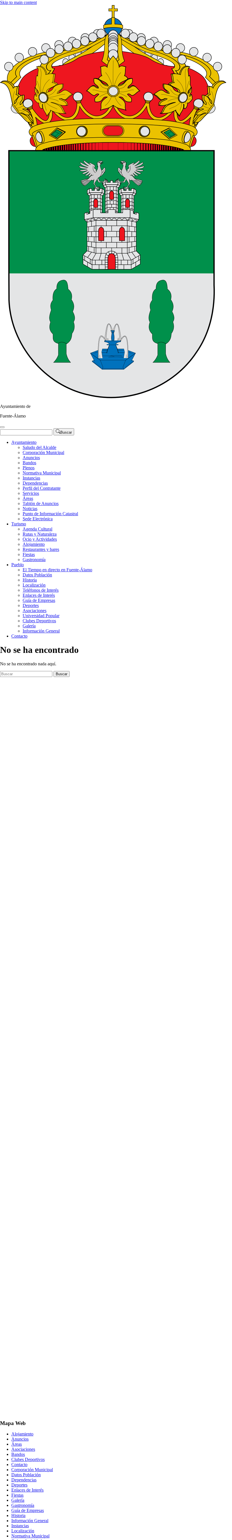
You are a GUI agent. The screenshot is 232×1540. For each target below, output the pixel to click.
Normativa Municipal (42, 472)
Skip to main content (18, 2)
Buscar (61, 674)
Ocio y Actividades (40, 539)
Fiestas (29, 554)
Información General (41, 631)
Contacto (19, 636)
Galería (29, 625)
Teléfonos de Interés (41, 590)
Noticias (30, 508)
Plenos (29, 467)
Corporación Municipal (43, 452)
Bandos (29, 462)
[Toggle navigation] (2, 427)
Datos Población (37, 574)
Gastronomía (34, 559)
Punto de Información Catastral (50, 513)
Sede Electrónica (38, 518)
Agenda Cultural (37, 529)
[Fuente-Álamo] (113, 396)
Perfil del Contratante (42, 488)
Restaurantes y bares (41, 549)
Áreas (28, 498)
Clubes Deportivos (39, 620)
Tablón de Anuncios (41, 503)
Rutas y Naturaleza (40, 534)
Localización (34, 585)
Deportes (31, 605)
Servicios (31, 493)
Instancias (31, 478)
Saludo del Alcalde (39, 447)
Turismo (18, 523)
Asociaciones (34, 610)
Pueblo (17, 564)
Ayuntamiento (23, 442)
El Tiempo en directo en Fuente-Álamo (57, 569)
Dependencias (35, 483)
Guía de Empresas (39, 600)
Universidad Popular (41, 615)
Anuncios (31, 457)
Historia (30, 580)
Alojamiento (34, 544)
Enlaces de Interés (39, 595)
